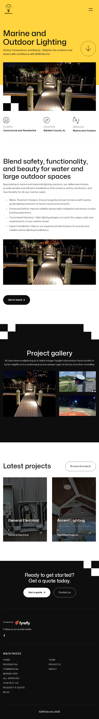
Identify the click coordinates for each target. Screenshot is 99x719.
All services (11, 678)
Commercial (11, 669)
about (53, 669)
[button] (91, 9)
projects (55, 664)
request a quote (14, 688)
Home (6, 660)
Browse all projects (80, 466)
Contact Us (10, 683)
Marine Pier (10, 674)
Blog (6, 692)
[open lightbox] (29, 394)
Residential (10, 664)
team (52, 660)
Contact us (65, 592)
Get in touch (16, 300)
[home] (6, 9)
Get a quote (36, 592)
